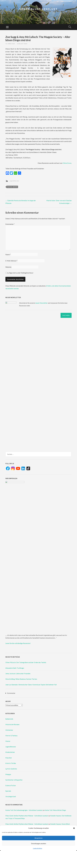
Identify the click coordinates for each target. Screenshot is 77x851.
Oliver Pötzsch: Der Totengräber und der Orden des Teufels (25, 662)
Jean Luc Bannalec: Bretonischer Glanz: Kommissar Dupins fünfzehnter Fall (31, 685)
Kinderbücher (10, 752)
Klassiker (8, 758)
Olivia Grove (67, 163)
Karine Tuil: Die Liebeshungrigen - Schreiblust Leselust (23, 810)
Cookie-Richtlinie (37, 848)
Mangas (8, 774)
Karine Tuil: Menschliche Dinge (55, 810)
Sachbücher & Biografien (13, 780)
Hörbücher (9, 730)
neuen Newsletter (41, 303)
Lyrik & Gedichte (11, 769)
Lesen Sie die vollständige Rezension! (18, 643)
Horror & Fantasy (11, 735)
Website (8, 267)
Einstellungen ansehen (38, 843)
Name (8, 254)
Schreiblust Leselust (38, 9)
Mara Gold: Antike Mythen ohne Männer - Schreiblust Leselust (26, 816)
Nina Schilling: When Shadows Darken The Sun (21, 679)
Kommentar (10, 224)
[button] (74, 828)
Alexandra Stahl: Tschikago (14, 668)
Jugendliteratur (14, 181)
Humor (7, 741)
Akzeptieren (38, 838)
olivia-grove (12, 187)
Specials (8, 791)
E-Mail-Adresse (11, 261)
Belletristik (9, 719)
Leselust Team (22, 43)
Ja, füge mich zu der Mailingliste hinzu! (20, 273)
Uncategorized (10, 796)
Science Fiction (10, 785)
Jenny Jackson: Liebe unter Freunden (17, 673)
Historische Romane (12, 724)
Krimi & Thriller (10, 763)
